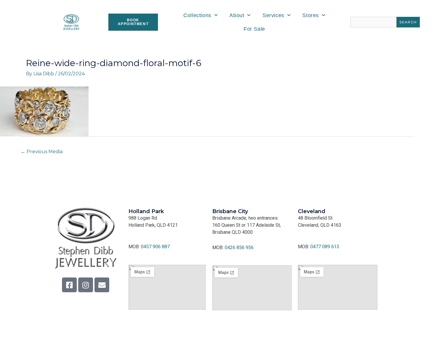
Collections (197, 15)
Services (273, 15)
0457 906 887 (155, 246)
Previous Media (42, 151)
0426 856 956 (239, 247)
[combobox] (373, 22)
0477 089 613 (324, 246)
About (236, 15)
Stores (310, 15)
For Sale (254, 29)
